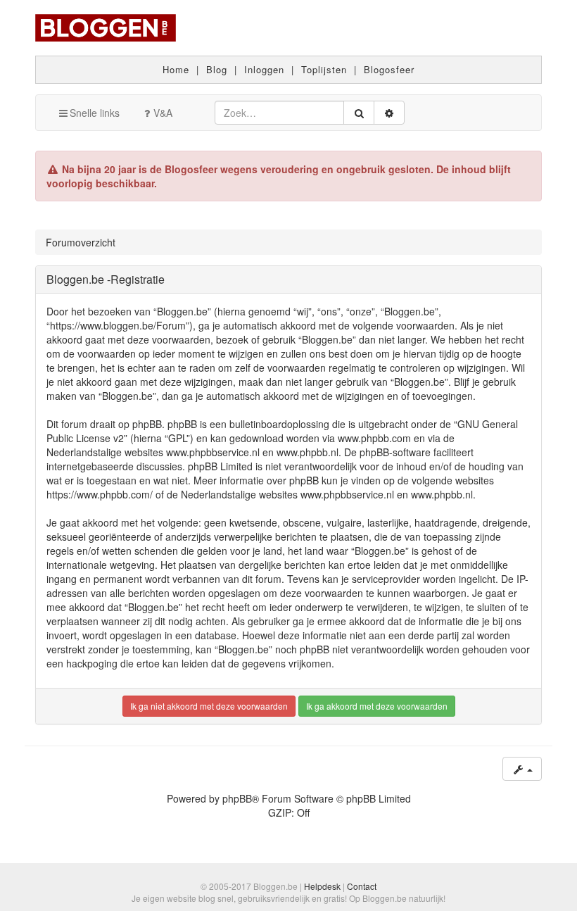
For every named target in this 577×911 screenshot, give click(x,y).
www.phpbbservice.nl (213, 452)
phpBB (237, 798)
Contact (361, 886)
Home (176, 69)
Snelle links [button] (95, 113)
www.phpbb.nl (307, 452)
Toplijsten (324, 69)
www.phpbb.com (374, 438)
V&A (162, 113)
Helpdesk (322, 886)
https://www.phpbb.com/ (99, 494)
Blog (216, 69)
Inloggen (264, 69)
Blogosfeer (389, 69)
